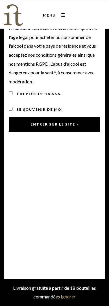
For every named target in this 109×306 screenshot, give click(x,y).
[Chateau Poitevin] (15, 15)
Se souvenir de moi (39, 109)
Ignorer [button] (68, 296)
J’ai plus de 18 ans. (38, 94)
